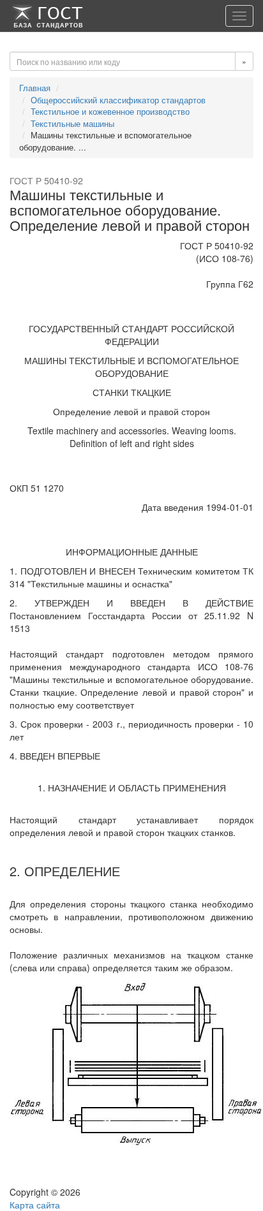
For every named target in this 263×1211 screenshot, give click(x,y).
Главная (34, 88)
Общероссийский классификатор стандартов (118, 100)
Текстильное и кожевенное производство (110, 111)
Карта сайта (35, 1204)
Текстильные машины (72, 123)
